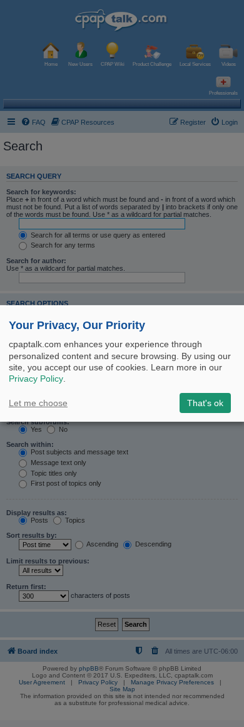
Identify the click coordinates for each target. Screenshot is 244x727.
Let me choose (38, 403)
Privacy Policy (36, 379)
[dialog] (122, 363)
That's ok (205, 403)
